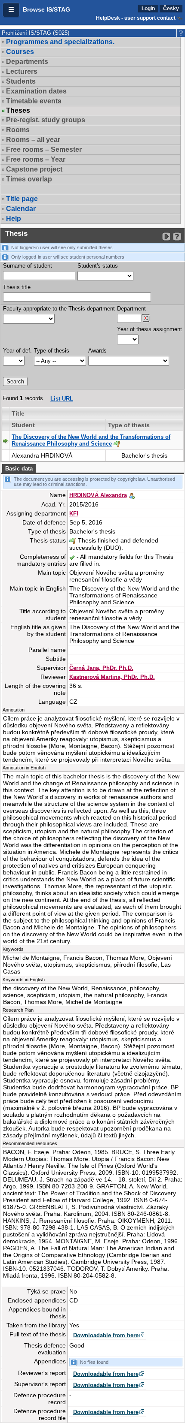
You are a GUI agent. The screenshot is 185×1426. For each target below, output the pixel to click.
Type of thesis (51, 350)
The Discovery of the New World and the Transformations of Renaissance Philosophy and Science (91, 440)
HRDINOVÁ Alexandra (98, 495)
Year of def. (17, 350)
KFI (73, 513)
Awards (97, 350)
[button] (11, 10)
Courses (20, 51)
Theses (18, 111)
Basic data (19, 468)
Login (148, 9)
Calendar (21, 208)
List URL (61, 398)
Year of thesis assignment (149, 329)
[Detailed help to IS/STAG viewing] (177, 236)
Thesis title (17, 287)
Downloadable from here (106, 1335)
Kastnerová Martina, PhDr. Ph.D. (112, 677)
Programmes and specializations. (60, 41)
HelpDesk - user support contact (136, 18)
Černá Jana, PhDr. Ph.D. (101, 668)
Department (131, 308)
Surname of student (27, 265)
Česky (171, 9)
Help (13, 218)
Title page (22, 198)
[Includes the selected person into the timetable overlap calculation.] (132, 494)
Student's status (97, 265)
